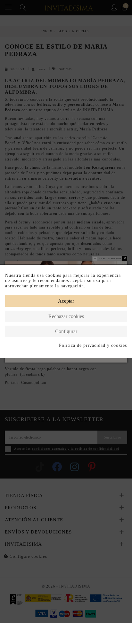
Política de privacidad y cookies (93, 345)
